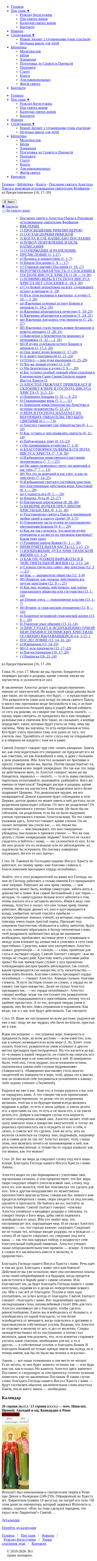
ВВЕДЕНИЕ (29, 226)
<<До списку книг (16, 210)
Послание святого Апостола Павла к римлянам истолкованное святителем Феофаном (47, 186)
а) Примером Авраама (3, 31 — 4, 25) (48, 397)
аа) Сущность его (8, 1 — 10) (42, 494)
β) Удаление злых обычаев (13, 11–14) (49, 624)
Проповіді (27, 67)
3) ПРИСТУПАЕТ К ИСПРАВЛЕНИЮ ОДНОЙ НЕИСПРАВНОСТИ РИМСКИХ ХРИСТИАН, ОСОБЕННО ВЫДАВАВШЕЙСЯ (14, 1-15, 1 (57, 632)
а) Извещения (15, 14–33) (39, 644)
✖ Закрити (10, 206)
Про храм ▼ (20, 11)
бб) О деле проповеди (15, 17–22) (45, 648)
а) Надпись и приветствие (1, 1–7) (46, 259)
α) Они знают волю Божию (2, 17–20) (48, 352)
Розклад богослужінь (36, 15)
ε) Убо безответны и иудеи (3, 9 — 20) (49, 368)
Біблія (24, 55)
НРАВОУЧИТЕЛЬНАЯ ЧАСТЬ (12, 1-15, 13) (54, 547)
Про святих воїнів (34, 19)
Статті (25, 71)
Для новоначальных (35, 80)
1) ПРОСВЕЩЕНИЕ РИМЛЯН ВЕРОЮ (51, 230)
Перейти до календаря (19, 1528)
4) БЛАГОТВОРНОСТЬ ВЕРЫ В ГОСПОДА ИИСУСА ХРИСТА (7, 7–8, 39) (55, 451)
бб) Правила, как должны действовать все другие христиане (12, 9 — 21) (52, 581)
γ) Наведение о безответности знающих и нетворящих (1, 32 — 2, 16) (52, 338)
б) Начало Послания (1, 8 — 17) (44, 263)
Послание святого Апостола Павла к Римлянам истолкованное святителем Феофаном (56, 220)
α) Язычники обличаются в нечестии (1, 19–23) (56, 311)
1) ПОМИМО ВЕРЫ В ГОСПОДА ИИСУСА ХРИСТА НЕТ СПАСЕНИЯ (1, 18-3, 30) (55, 281)
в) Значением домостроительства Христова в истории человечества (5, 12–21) (54, 407)
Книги (25, 76)
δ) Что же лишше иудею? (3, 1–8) (45, 364)
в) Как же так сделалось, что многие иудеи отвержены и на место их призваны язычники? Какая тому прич (56, 535)
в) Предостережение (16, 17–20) (44, 652)
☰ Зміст (9, 202)
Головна (17, 7)
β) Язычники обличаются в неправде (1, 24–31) (56, 315)
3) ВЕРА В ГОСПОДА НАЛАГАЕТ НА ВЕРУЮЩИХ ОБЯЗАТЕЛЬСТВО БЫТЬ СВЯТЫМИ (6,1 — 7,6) (51, 417)
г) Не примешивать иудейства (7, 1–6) (49, 445)
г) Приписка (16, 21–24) (38, 656)
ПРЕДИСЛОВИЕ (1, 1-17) (40, 255)
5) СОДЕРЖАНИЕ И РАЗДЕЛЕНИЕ (48, 250)
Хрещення (28, 59)
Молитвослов (30, 51)
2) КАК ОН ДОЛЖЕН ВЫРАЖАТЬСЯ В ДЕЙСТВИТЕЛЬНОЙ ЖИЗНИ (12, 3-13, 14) (54, 561)
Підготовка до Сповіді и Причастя (46, 63)
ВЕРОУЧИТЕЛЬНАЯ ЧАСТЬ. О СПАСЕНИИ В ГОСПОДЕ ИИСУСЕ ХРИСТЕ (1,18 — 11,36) (57, 273)
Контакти (27, 27)
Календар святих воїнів (38, 23)
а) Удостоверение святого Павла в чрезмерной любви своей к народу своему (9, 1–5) (55, 516)
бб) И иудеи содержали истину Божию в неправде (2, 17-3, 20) (51, 346)
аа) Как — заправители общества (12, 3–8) (52, 575)
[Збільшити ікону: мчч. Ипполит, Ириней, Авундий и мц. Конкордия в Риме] (15, 1488)
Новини (17, 31)
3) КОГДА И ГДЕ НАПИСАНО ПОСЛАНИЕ (55, 238)
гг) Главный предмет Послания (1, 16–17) (52, 267)
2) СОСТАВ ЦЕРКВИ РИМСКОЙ (46, 234)
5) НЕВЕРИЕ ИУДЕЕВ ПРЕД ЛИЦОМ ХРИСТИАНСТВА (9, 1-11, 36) (50, 508)
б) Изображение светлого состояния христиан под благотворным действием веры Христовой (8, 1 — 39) (56, 486)
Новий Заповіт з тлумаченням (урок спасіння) (55, 39)
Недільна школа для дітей (39, 43)
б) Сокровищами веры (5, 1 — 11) (46, 401)
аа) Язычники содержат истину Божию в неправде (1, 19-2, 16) (51, 305)
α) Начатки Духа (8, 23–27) (40, 498)
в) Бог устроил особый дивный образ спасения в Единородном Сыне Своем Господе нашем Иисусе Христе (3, (57, 376)
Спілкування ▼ (23, 35)
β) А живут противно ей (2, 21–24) (46, 356)
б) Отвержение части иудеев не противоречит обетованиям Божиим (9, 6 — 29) (55, 524)
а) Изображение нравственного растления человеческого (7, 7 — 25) (52, 459)
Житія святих (30, 84)
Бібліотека (19, 47)
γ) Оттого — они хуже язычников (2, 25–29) (53, 360)
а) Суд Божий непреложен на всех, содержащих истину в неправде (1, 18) (56, 289)
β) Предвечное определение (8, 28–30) (49, 502)
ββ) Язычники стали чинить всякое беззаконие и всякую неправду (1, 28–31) (57, 330)
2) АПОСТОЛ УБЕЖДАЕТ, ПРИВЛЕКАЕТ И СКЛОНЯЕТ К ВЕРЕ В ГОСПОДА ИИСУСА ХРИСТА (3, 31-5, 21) (55, 388)
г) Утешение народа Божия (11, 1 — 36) (50, 543)
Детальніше (11, 1520)
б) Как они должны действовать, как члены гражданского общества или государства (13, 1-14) (56, 591)
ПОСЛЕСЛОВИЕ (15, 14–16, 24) (45, 640)
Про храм (28, 1535)
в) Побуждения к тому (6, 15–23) (45, 441)
